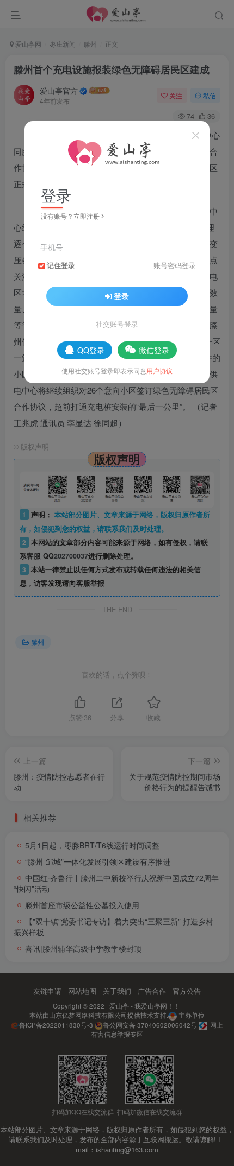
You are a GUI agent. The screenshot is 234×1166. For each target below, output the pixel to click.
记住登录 (61, 265)
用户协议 (159, 370)
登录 (121, 295)
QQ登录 (90, 350)
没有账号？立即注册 (70, 215)
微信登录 (154, 350)
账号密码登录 (174, 265)
